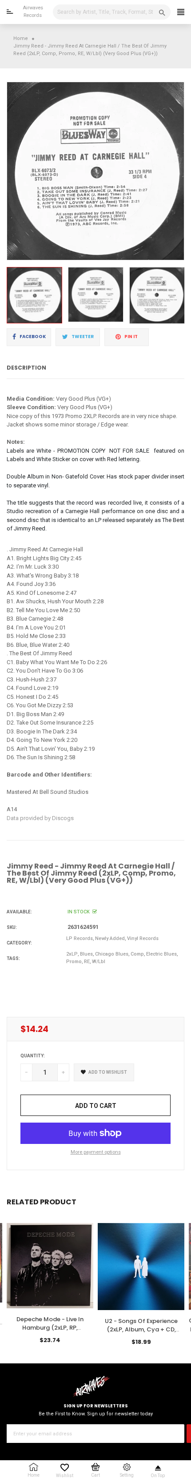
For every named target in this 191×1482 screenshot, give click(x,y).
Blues (86, 954)
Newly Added (110, 938)
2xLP (72, 954)
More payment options (96, 1152)
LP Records (79, 938)
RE (87, 961)
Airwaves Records (33, 11)
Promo (74, 961)
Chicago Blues (111, 954)
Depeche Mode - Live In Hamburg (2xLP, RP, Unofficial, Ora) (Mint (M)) (50, 1328)
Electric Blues (161, 954)
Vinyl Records (143, 938)
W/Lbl (98, 961)
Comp (137, 954)
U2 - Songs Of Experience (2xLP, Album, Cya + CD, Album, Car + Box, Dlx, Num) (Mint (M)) (141, 1334)
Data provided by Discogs (40, 818)
